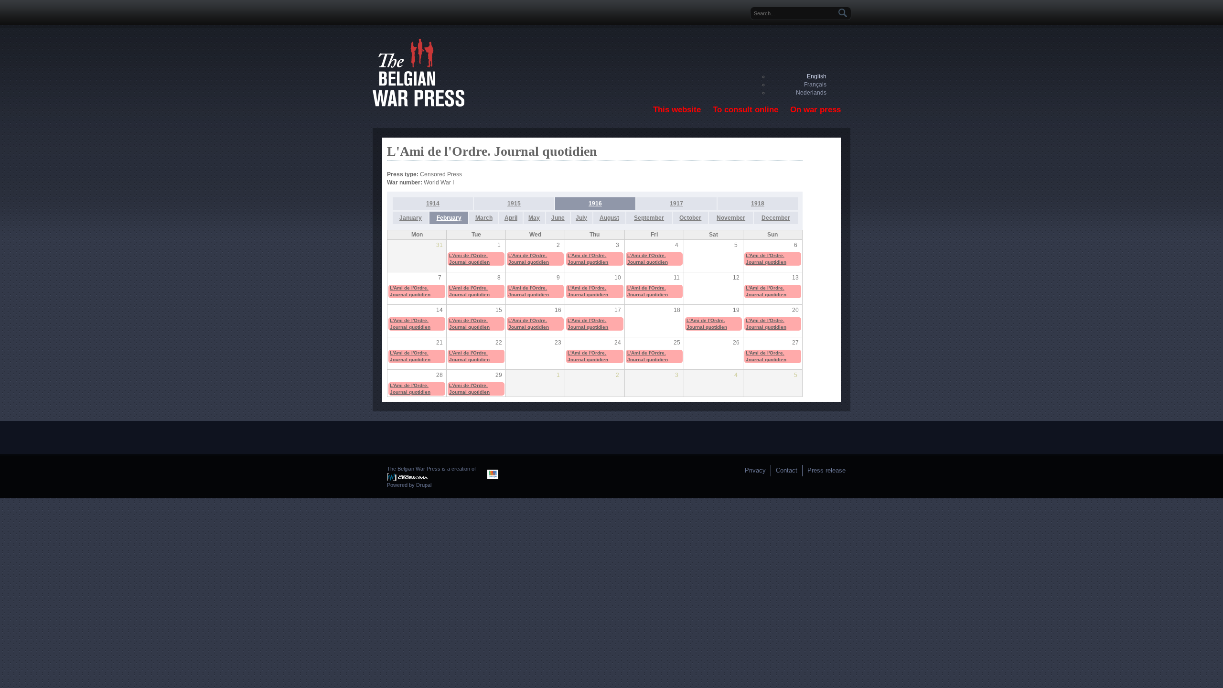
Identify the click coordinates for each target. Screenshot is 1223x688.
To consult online (745, 109)
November (731, 218)
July (581, 218)
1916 (595, 203)
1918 (757, 203)
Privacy (755, 470)
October (690, 218)
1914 (433, 203)
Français (815, 84)
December (776, 218)
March (484, 218)
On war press (815, 109)
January (410, 218)
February (449, 218)
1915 (514, 203)
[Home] (418, 104)
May (534, 218)
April (510, 218)
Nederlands (811, 92)
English (816, 76)
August (609, 218)
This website (677, 109)
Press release (826, 470)
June (558, 218)
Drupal (423, 485)
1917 (676, 203)
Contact (786, 470)
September (649, 218)
